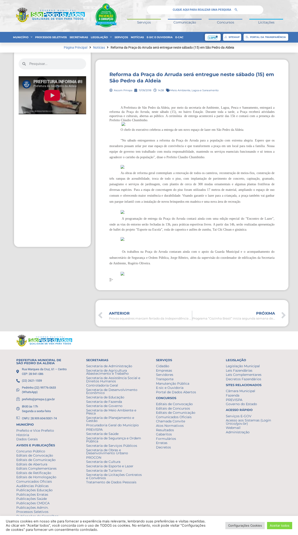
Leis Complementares (243, 375)
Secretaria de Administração (109, 366)
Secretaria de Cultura (103, 462)
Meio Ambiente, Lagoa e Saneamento (194, 90)
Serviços (144, 22)
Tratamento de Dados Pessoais (111, 482)
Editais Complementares (36, 468)
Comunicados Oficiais (34, 481)
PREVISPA (94, 429)
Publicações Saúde (31, 499)
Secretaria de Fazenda (104, 402)
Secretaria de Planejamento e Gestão (110, 419)
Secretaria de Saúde (102, 434)
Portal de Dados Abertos (176, 392)
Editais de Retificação (33, 473)
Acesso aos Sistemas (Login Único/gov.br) (248, 421)
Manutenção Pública (172, 383)
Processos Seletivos (51, 37)
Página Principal (75, 48)
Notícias (137, 37)
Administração (238, 432)
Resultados (165, 430)
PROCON (93, 457)
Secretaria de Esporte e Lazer (109, 466)
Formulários (166, 439)
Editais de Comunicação (36, 460)
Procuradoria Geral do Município (112, 425)
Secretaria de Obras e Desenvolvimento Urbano (107, 451)
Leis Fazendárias (239, 370)
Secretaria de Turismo (104, 470)
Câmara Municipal (240, 391)
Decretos (163, 447)
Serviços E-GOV (238, 416)
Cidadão (162, 366)
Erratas (161, 443)
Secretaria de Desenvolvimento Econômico (111, 391)
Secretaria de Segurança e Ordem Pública (113, 439)
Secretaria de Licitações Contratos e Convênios (114, 476)
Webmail (233, 428)
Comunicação (184, 22)
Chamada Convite (170, 421)
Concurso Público (30, 451)
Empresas (164, 370)
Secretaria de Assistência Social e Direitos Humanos (113, 379)
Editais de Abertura (31, 464)
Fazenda (232, 395)
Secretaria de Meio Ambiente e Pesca (111, 411)
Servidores (164, 375)
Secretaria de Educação (105, 397)
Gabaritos (164, 434)
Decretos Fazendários (243, 379)
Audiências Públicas (32, 486)
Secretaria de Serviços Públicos (111, 446)
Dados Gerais (27, 439)
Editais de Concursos (173, 408)
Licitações (266, 22)
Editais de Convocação (34, 455)
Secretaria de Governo (104, 406)
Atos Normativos (170, 425)
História (22, 435)
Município (20, 37)
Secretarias (79, 37)
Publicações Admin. (32, 507)
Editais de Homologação (36, 477)
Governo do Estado (241, 404)
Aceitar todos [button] (279, 525)
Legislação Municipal (243, 366)
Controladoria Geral (102, 385)
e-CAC (179, 37)
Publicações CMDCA (33, 503)
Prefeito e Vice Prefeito (35, 430)
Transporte (164, 379)
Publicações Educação (34, 490)
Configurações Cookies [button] (245, 525)
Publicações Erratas (32, 494)
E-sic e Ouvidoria (160, 37)
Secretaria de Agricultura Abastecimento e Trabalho (107, 372)
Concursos (225, 22)
